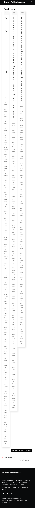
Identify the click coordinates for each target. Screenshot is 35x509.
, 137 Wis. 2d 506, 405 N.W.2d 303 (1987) (6, 58)
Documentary (6, 487)
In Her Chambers (21, 482)
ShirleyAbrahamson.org (9, 498)
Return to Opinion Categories (21, 450)
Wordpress (11, 500)
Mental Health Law (24, 460)
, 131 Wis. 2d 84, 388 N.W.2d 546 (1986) (22, 59)
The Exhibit (16, 487)
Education (5, 485)
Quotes (11, 482)
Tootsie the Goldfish (17, 485)
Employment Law (10, 457)
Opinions (5, 482)
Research (24, 487)
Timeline (27, 480)
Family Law (9, 9)
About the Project (8, 480)
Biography (19, 480)
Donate (4, 489)
